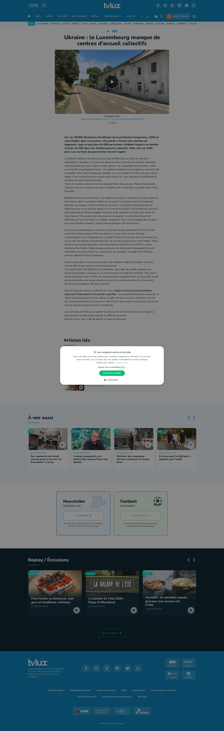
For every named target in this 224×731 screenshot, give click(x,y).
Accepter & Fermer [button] (112, 373)
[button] (112, 367)
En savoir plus (121, 362)
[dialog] (112, 365)
